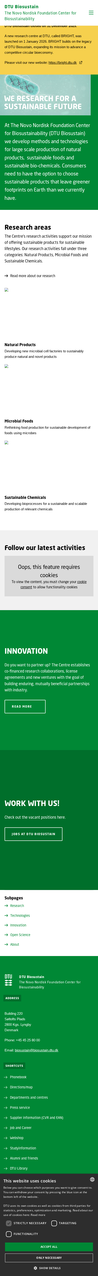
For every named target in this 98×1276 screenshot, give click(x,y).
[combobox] (92, 1179)
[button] (91, 12)
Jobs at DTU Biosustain (33, 834)
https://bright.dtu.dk (63, 62)
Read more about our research (32, 276)
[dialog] (49, 1225)
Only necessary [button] (49, 1258)
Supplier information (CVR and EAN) (36, 1117)
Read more (22, 706)
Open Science (20, 935)
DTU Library (19, 1168)
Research (17, 905)
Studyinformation (23, 1148)
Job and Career (20, 1128)
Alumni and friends (24, 1158)
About (14, 944)
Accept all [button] (49, 1247)
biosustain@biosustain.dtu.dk (36, 1050)
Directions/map (21, 1087)
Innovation (18, 925)
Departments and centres (29, 1097)
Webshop (16, 1138)
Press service (20, 1107)
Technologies (20, 915)
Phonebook (18, 1077)
